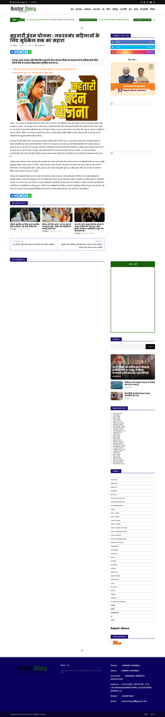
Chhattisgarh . (116, 524)
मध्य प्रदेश (96, 9)
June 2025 (116, 435)
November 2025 (119, 427)
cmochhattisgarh (117, 542)
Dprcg (113, 557)
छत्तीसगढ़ (113, 609)
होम (72, 9)
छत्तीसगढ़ (87, 9)
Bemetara (114, 487)
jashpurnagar (115, 576)
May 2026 (116, 418)
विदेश (108, 9)
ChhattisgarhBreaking (118, 539)
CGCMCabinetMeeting (118, 502)
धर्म (111, 616)
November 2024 (119, 446)
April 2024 (116, 457)
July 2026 (116, 415)
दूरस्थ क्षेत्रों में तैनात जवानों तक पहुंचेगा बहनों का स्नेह (94, 20)
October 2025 (118, 429)
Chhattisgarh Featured (119, 531)
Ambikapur (114, 483)
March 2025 (117, 440)
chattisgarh (115, 513)
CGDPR (113, 509)
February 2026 (118, 423)
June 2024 (116, 454)
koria (112, 583)
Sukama (113, 594)
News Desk (117, 643)
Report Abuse (120, 628)
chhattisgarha (116, 535)
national (114, 587)
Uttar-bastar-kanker (118, 601)
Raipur (113, 590)
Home (34, 2)
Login (146, 714)
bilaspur (113, 494)
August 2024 (117, 451)
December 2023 (119, 464)
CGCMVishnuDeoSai (117, 505)
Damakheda (114, 546)
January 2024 (118, 462)
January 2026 (118, 424)
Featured (40, 45)
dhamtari (114, 553)
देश (103, 9)
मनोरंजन (112, 620)
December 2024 (119, 445)
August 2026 (117, 413)
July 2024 (116, 453)
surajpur (114, 598)
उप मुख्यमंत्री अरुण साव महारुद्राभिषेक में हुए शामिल (148, 20)
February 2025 (118, 442)
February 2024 (118, 460)
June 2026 (116, 416)
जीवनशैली (144, 9)
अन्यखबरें (113, 605)
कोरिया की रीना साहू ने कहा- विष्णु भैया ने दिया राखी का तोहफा (33, 72)
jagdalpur (114, 572)
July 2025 (116, 434)
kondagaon (115, 579)
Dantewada (115, 550)
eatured (113, 561)
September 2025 (119, 431)
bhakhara (114, 491)
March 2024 (117, 459)
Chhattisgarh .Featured (69, 20)
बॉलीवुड (115, 9)
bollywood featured (118, 498)
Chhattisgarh (115, 520)
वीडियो (152, 9)
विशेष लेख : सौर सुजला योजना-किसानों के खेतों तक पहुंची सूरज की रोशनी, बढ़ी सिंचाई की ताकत (44, 69)
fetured (113, 568)
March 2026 (117, 421)
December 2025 (119, 426)
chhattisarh (115, 516)
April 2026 (116, 420)
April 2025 (116, 438)
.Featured (114, 479)
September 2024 (119, 449)
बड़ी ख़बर (78, 9)
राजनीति (123, 9)
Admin (115, 642)
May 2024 (116, 456)
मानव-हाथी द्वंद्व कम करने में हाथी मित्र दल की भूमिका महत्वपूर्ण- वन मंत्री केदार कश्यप (31, 20)
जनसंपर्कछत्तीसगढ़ (115, 613)
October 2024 (118, 448)
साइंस (136, 9)
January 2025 (118, 443)
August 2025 (117, 432)
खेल (130, 9)
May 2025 (116, 437)
